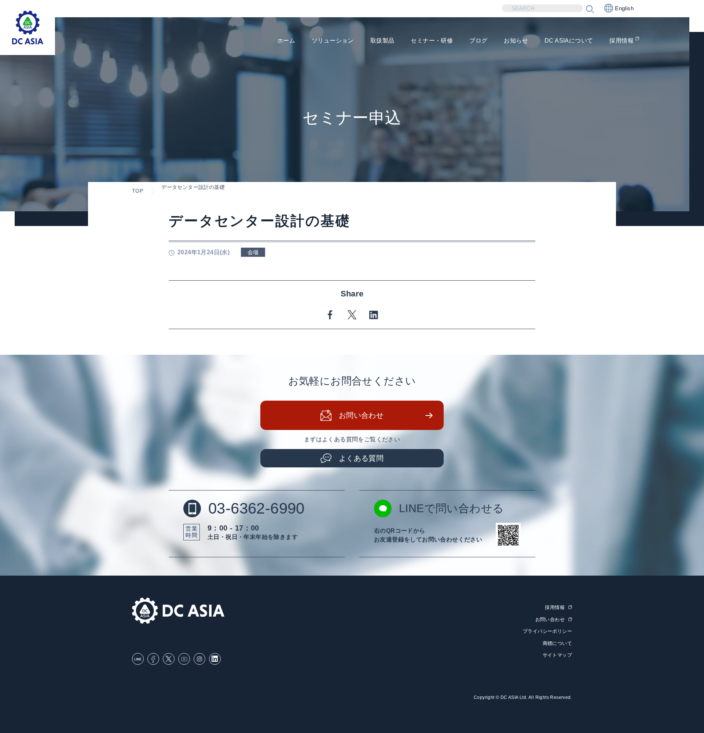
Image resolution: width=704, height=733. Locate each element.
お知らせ (516, 40)
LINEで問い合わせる (451, 508)
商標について (557, 643)
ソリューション (333, 40)
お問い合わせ (361, 415)
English (624, 8)
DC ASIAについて (568, 40)
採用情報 (621, 40)
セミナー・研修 (432, 40)
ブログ (478, 40)
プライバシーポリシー (547, 631)
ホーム (286, 40)
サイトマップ (557, 655)
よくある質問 (361, 458)
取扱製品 (382, 40)
